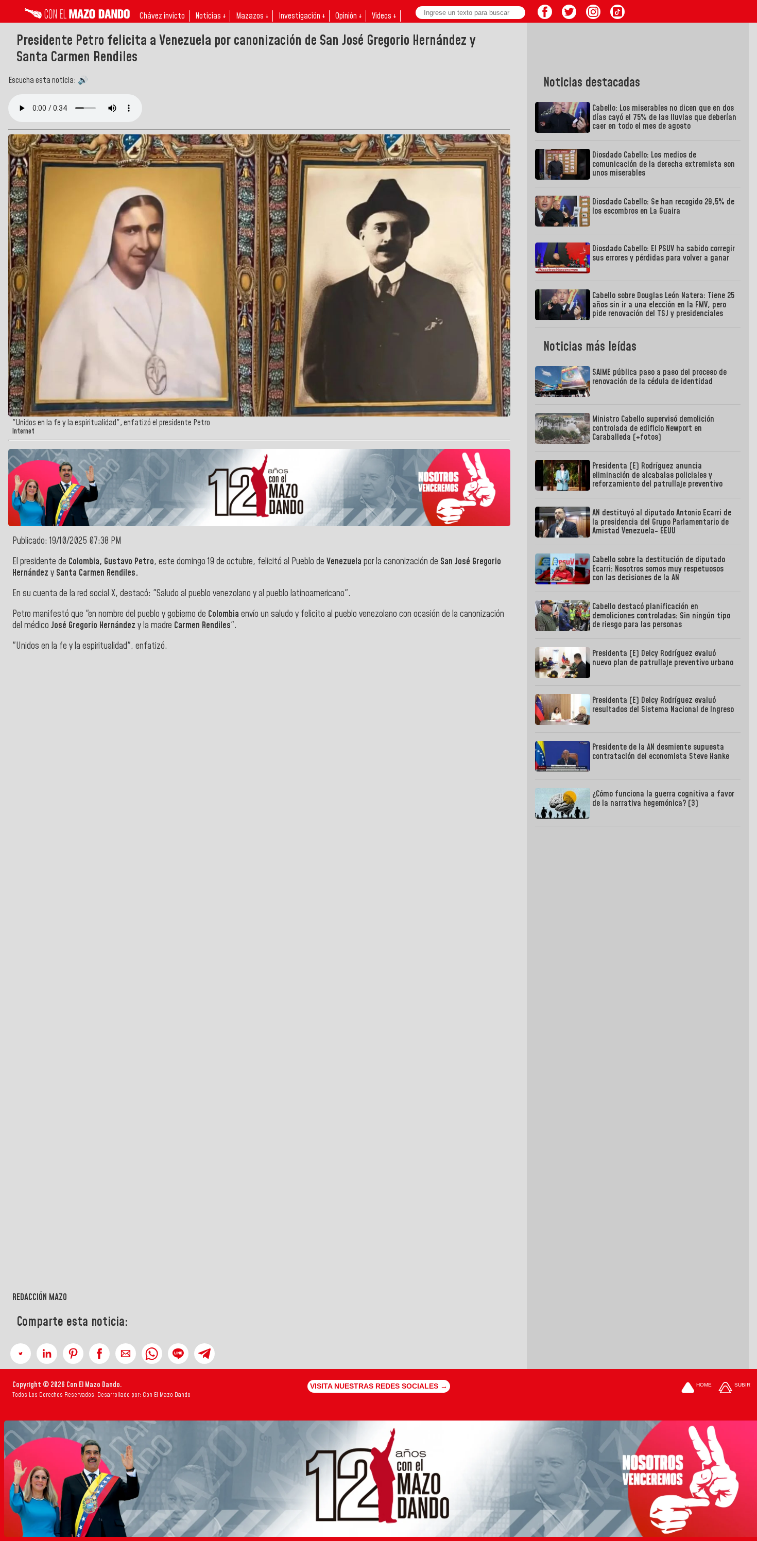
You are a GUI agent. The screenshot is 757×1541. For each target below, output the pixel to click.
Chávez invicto (162, 16)
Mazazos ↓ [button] (252, 16)
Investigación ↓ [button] (302, 16)
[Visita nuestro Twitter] (569, 16)
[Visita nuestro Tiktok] (617, 16)
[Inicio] (77, 16)
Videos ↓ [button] (384, 16)
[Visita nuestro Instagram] (593, 16)
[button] (20, 1353)
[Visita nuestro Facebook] (545, 16)
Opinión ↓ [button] (348, 16)
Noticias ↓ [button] (210, 16)
